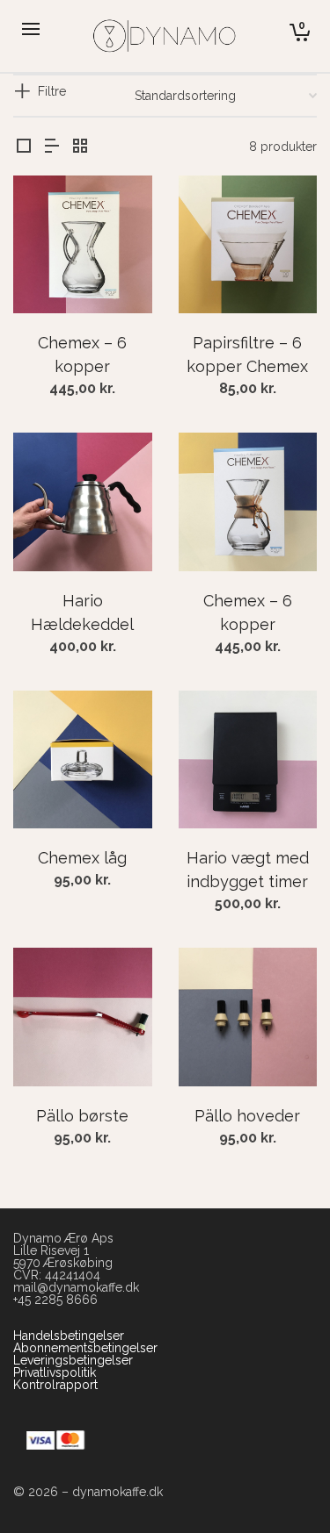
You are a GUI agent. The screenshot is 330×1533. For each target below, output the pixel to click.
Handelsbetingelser (68, 1336)
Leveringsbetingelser (73, 1360)
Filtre (52, 90)
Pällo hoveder (247, 1116)
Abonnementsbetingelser (85, 1348)
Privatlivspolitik (54, 1372)
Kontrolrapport (55, 1385)
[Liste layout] (51, 147)
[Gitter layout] (80, 147)
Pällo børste (82, 1116)
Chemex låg (82, 858)
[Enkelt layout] (23, 147)
